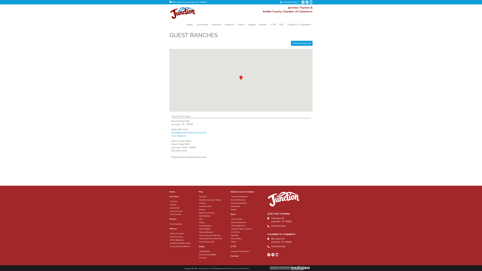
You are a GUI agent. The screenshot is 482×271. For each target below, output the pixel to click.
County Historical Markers (180, 246)
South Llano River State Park (210, 239)
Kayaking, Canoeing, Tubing (210, 200)
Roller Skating (204, 229)
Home (189, 24)
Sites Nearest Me (302, 43)
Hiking (201, 222)
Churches (173, 201)
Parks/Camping (205, 226)
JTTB (273, 24)
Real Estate (235, 206)
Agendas (234, 235)
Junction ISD (174, 208)
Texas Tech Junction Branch (210, 235)
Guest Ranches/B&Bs (207, 255)
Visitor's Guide (236, 219)
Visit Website (178, 135)
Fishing (202, 210)
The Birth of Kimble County (180, 243)
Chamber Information (239, 197)
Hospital (173, 205)
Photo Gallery (236, 239)
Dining (233, 210)
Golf (200, 219)
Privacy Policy (244, 268)
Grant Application (238, 226)
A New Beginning (177, 240)
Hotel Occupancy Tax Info (241, 229)
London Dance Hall (206, 242)
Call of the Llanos (176, 237)
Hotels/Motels (204, 251)
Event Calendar (176, 224)
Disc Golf (202, 197)
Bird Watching (204, 216)
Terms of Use (233, 268)
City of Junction (176, 214)
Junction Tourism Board (240, 251)
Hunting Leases (205, 206)
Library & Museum (206, 232)
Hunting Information (239, 203)
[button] (241, 78)
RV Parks (202, 258)
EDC (281, 24)
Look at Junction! (176, 211)
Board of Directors (238, 200)
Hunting (202, 203)
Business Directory (238, 222)
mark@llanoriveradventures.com (188, 132)
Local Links (235, 232)
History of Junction (177, 233)
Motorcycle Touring (206, 213)
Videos (233, 242)
